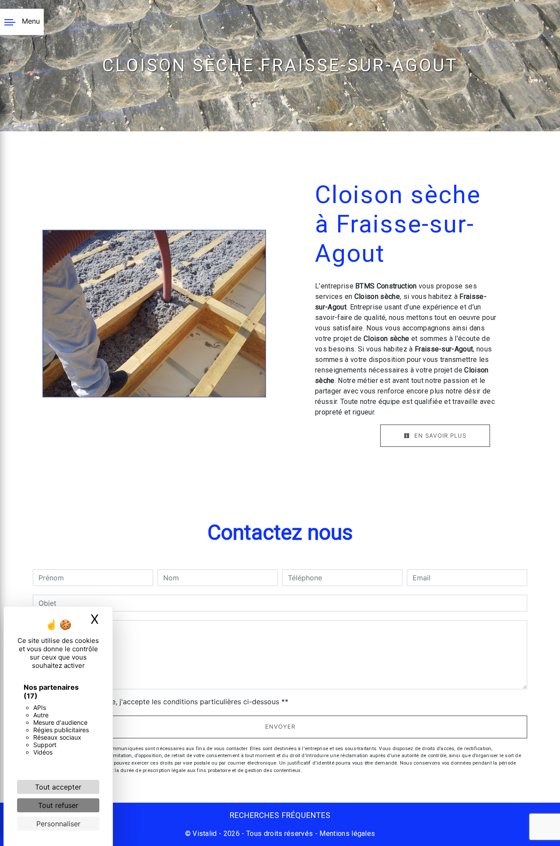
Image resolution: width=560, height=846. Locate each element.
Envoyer (280, 726)
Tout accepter (58, 787)
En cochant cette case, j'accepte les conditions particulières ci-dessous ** (165, 701)
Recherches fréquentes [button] (280, 815)
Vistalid (204, 833)
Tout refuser (58, 805)
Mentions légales (346, 833)
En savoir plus (439, 435)
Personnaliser (58, 823)
